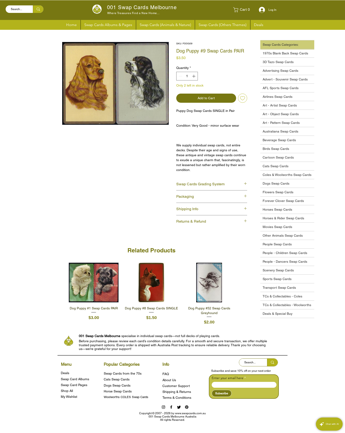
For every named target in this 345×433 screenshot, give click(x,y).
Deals (65, 373)
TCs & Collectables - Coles (282, 296)
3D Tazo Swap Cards (278, 62)
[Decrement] (180, 76)
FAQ (165, 374)
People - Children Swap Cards (285, 253)
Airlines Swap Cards (277, 97)
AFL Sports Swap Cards (281, 88)
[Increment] (194, 76)
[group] (151, 294)
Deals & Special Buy (277, 313)
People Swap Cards (277, 244)
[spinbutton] (187, 76)
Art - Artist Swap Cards (280, 105)
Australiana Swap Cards (280, 131)
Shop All (67, 391)
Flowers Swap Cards (278, 192)
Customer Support (176, 386)
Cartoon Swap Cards (278, 157)
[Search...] (38, 9)
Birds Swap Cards (276, 149)
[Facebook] (171, 407)
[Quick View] (93, 283)
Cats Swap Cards (275, 166)
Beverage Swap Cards (279, 140)
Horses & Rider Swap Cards (283, 218)
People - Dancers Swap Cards (285, 261)
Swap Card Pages (74, 385)
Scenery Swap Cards (278, 270)
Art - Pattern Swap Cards (281, 123)
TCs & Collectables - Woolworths (287, 305)
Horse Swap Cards (118, 391)
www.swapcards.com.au (190, 413)
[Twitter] (179, 407)
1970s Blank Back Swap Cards (285, 53)
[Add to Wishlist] (242, 98)
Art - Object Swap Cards (281, 114)
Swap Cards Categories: (281, 44)
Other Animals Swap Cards (283, 235)
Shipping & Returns (176, 392)
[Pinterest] (186, 407)
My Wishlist (69, 397)
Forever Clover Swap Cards (283, 201)
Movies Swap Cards (277, 227)
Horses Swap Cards (277, 209)
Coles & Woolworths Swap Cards (287, 175)
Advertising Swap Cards (280, 70)
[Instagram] (163, 407)
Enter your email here (227, 378)
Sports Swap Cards (277, 279)
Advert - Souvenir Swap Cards (285, 79)
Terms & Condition (176, 397)
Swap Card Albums (75, 379)
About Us (169, 380)
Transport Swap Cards (279, 287)
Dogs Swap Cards (276, 183)
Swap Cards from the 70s (123, 373)
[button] (243, 9)
